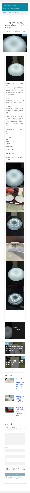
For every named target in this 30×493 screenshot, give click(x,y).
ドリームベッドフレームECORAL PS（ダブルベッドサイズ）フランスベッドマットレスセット (20, 384)
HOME (4, 12)
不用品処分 (6, 8)
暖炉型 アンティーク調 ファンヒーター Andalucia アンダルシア (20, 411)
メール (7, 453)
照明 (24, 31)
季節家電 (12, 408)
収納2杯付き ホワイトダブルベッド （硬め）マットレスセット (20, 399)
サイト (6, 460)
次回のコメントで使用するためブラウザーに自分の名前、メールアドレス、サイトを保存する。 (15, 469)
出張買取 (26, 8)
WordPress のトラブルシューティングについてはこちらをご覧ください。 (15, 478)
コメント (7, 431)
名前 (6, 447)
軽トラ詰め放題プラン (16, 8)
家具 (10, 12)
